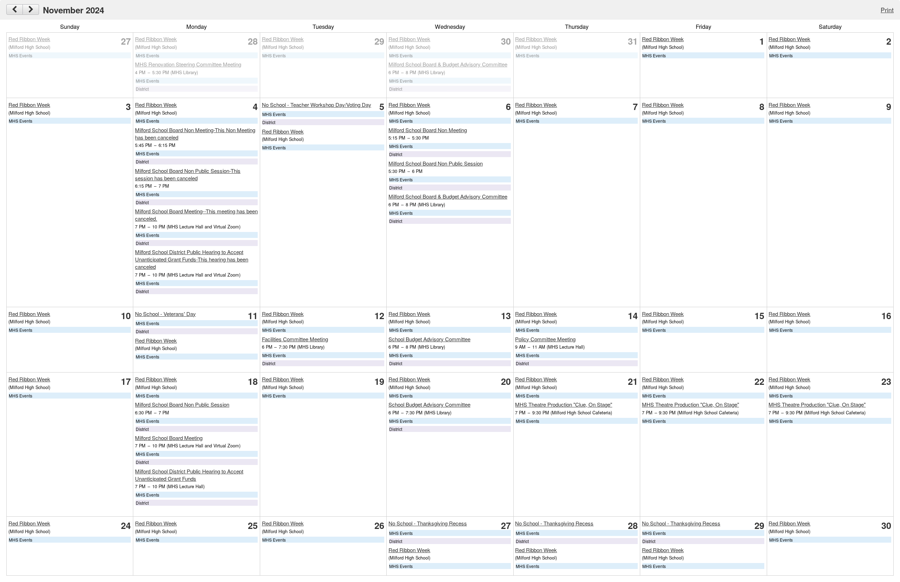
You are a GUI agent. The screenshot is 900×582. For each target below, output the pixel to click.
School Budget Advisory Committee (429, 339)
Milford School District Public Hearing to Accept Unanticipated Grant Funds (189, 474)
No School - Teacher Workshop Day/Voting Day (316, 104)
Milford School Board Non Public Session (435, 163)
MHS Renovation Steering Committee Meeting (188, 64)
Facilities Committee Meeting (295, 339)
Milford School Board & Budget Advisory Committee (447, 64)
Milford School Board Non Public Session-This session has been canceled (187, 174)
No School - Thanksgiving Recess (427, 523)
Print (887, 9)
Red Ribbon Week (29, 39)
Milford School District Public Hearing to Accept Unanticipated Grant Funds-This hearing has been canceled (191, 259)
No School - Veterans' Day (165, 313)
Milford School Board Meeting (168, 437)
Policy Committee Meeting (545, 339)
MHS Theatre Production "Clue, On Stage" (563, 404)
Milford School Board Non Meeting (427, 130)
